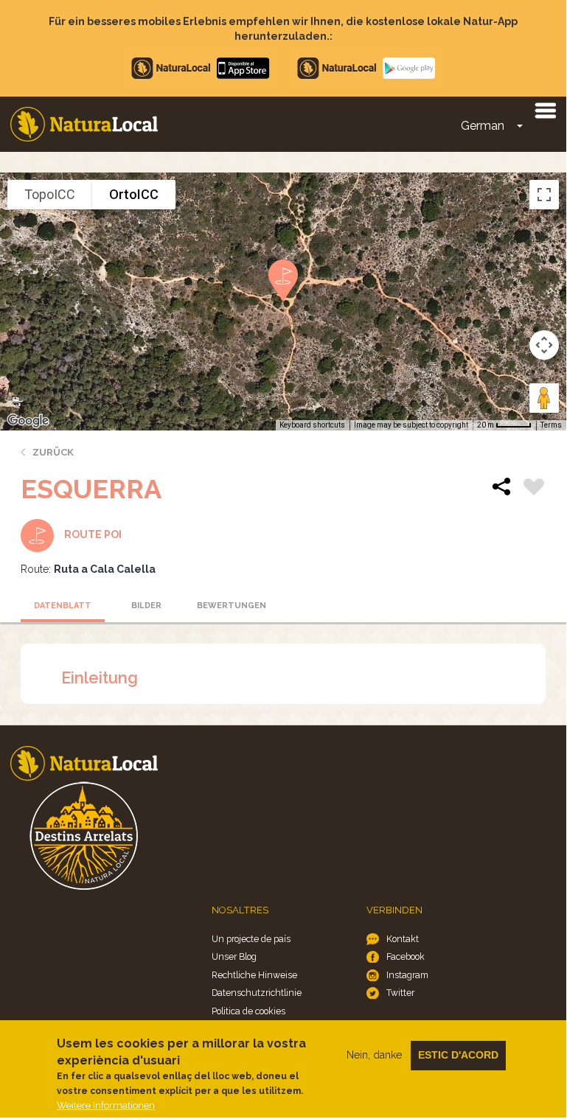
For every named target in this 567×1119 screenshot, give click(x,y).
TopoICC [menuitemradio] (49, 194)
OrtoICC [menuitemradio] (134, 194)
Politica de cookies (248, 1011)
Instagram (407, 974)
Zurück (53, 452)
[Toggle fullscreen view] (544, 194)
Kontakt (402, 938)
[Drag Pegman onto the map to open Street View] (544, 398)
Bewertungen (231, 605)
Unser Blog (234, 956)
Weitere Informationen (106, 1105)
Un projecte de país (251, 938)
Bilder (146, 605)
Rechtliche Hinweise (254, 974)
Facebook (405, 956)
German (482, 126)
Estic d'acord (458, 1055)
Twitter (400, 992)
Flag (534, 489)
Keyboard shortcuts (312, 425)
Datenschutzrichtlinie (257, 992)
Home (84, 124)
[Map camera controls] (544, 345)
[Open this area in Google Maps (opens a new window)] (28, 420)
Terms (551, 425)
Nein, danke (374, 1055)
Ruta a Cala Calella (105, 569)
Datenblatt (62, 605)
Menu (545, 110)
